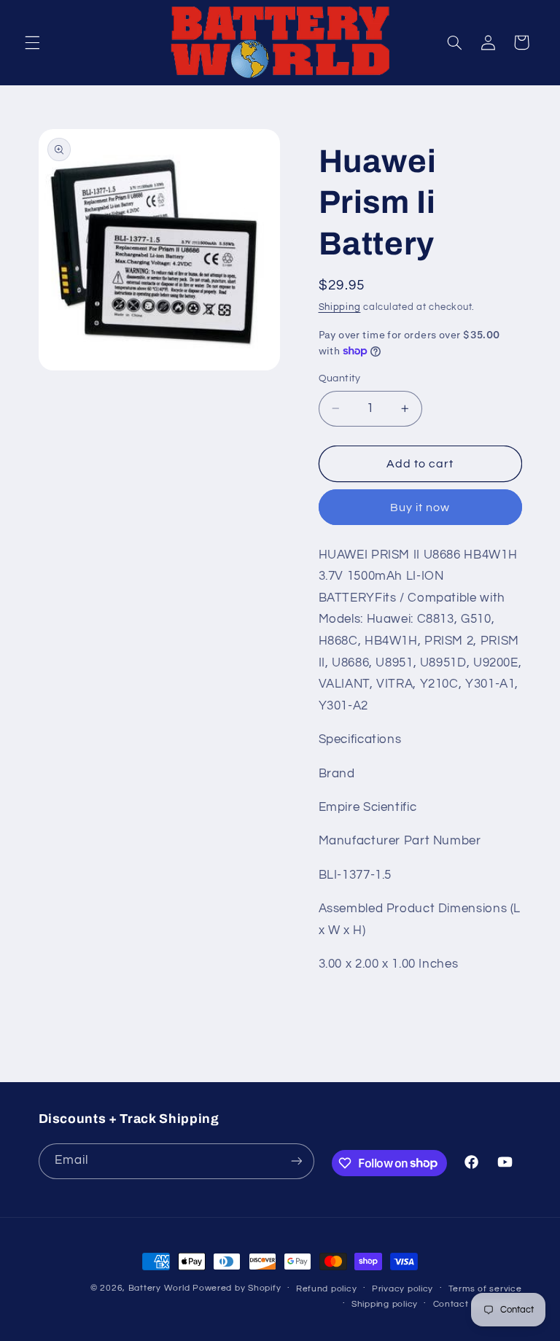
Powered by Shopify (236, 1288)
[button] (32, 42)
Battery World (159, 1288)
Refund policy (326, 1289)
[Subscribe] (296, 1161)
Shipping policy (384, 1304)
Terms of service (485, 1289)
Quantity (340, 378)
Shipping (340, 307)
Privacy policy (402, 1289)
